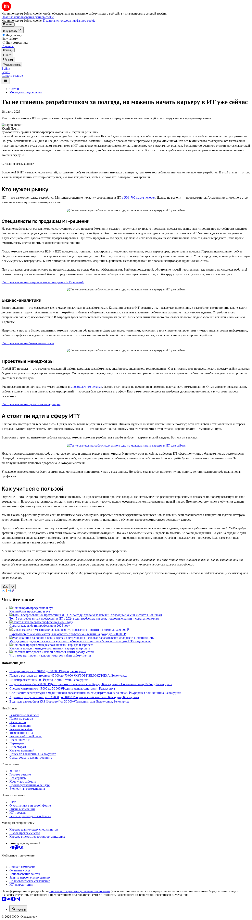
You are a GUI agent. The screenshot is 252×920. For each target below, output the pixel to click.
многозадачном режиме (86, 386)
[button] (6, 68)
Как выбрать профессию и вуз (29, 611)
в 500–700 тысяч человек (138, 197)
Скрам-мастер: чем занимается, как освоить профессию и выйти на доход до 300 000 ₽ (67, 634)
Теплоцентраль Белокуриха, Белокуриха (102, 701)
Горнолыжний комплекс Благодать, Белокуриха (107, 697)
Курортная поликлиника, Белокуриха (156, 692)
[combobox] (18, 908)
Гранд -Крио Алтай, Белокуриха (66, 679)
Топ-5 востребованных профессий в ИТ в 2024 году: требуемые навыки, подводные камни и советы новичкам (84, 618)
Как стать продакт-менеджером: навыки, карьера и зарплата (49, 648)
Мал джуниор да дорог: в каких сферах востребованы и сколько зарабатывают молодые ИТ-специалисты (80, 641)
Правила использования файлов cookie (69, 20)
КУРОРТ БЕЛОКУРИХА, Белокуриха (101, 675)
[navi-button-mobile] (5, 80)
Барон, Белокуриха (73, 671)
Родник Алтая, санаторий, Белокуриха (89, 688)
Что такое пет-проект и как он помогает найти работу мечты (50, 655)
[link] (8, 59)
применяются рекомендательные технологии (79, 891)
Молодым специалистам (25, 92)
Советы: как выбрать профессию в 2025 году (39, 625)
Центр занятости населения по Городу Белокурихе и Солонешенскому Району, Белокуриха (111, 684)
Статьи (14, 88)
